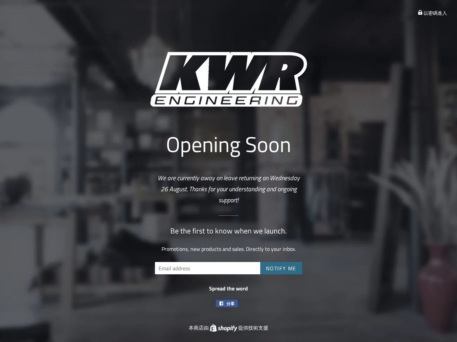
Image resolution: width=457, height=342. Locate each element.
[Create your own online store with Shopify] (224, 328)
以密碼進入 (435, 12)
